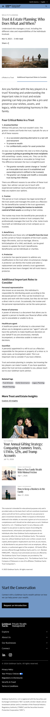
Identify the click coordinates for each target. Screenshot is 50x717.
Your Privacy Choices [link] (10, 674)
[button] (14, 6)
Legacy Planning (38, 383)
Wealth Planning (9, 387)
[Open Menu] (3, 6)
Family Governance (23, 383)
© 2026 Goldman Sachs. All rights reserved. (20, 663)
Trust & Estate (8, 383)
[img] (24, 625)
